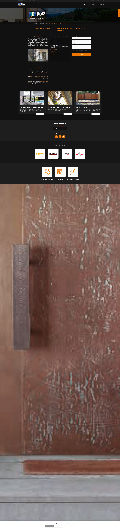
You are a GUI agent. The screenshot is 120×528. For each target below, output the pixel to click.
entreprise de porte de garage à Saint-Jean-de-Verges (39, 76)
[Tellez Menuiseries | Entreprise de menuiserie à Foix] (21, 4)
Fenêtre (85, 4)
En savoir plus (39, 113)
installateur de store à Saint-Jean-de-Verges (41, 72)
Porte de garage (95, 4)
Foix (51, 50)
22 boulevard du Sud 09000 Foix (30, 0)
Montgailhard (53, 54)
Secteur (38, 23)
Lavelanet (52, 52)
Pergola (102, 4)
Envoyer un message (60, 128)
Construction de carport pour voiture (56, 38)
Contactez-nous (69, 15)
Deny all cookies (58, 525)
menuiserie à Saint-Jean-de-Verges (34, 36)
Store (89, 4)
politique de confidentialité (78, 51)
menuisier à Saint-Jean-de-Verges (36, 67)
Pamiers (52, 55)
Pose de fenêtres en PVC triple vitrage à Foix (32, 107)
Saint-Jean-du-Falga (53, 57)
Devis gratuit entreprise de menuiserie (56, 40)
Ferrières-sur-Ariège (54, 49)
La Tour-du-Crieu (53, 51)
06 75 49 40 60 (20, 0)
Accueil (35, 23)
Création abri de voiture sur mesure (56, 39)
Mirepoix (52, 53)
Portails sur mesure (81, 107)
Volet (81, 4)
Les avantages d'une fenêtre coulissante (59, 107)
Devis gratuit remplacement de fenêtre (56, 42)
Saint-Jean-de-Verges (43, 23)
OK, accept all (50, 525)
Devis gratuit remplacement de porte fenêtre (57, 43)
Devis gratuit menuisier (54, 41)
